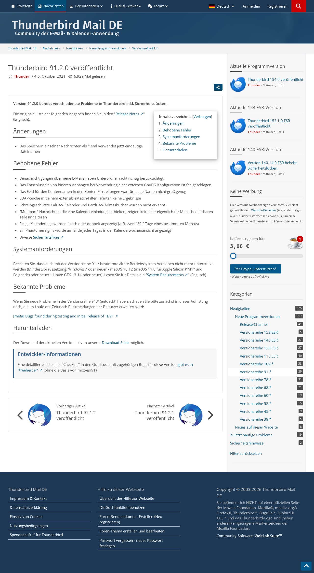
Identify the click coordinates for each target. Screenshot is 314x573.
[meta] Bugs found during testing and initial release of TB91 (63, 316)
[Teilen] (218, 87)
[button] (222, 6)
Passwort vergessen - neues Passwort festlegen (131, 543)
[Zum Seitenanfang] (306, 566)
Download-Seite (115, 342)
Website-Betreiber (263, 210)
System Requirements (165, 274)
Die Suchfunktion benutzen (122, 507)
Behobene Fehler (177, 130)
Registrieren (277, 6)
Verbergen (202, 116)
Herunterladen (175, 149)
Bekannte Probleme (179, 143)
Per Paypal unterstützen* (256, 268)
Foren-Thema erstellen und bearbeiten (132, 531)
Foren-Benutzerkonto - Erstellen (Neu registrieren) (131, 519)
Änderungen (173, 123)
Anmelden (251, 6)
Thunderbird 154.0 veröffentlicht (275, 79)
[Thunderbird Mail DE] (157, 28)
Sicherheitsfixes (46, 237)
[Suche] (298, 6)
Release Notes (127, 113)
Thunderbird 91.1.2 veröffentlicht (76, 415)
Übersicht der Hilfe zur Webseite (127, 498)
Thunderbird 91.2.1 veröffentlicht (154, 415)
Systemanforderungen (181, 136)
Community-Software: (249, 535)
